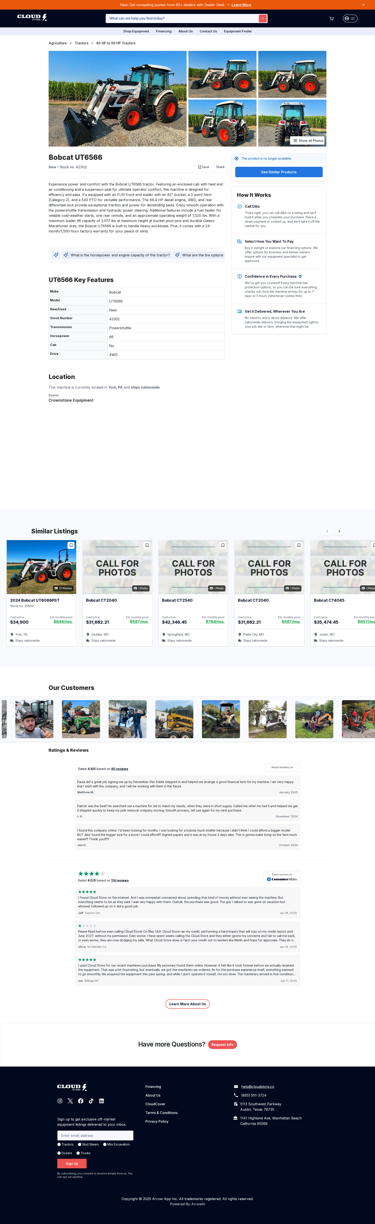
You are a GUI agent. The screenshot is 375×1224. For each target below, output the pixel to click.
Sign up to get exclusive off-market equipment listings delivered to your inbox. (92, 1122)
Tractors (81, 43)
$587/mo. (139, 621)
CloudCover (155, 1104)
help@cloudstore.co (257, 1086)
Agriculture (58, 43)
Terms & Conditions (161, 1112)
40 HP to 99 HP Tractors (115, 43)
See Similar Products (279, 172)
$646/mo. (63, 621)
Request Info (223, 1044)
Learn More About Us (187, 1004)
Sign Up (72, 1163)
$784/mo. (215, 621)
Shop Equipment (136, 31)
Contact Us (208, 31)
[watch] (70, 545)
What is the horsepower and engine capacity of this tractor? (120, 255)
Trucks (85, 1153)
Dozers (67, 1153)
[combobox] (187, 18)
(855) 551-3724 (253, 1095)
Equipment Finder (238, 31)
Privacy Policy (156, 1121)
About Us (186, 31)
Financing (164, 31)
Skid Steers (90, 1144)
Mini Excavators (118, 1144)
